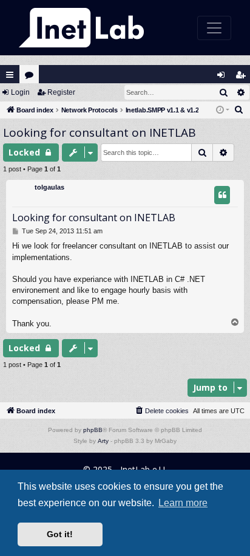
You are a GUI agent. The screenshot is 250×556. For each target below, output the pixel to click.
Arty (103, 441)
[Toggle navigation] (214, 28)
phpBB (93, 430)
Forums (32, 77)
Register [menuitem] (243, 77)
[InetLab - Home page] (81, 27)
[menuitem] (239, 110)
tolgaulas (49, 187)
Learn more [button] (183, 503)
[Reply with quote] (222, 195)
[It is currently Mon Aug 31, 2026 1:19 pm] (222, 110)
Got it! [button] (60, 534)
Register (61, 92)
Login (20, 92)
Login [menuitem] (224, 77)
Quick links (9, 74)
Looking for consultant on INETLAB (99, 132)
